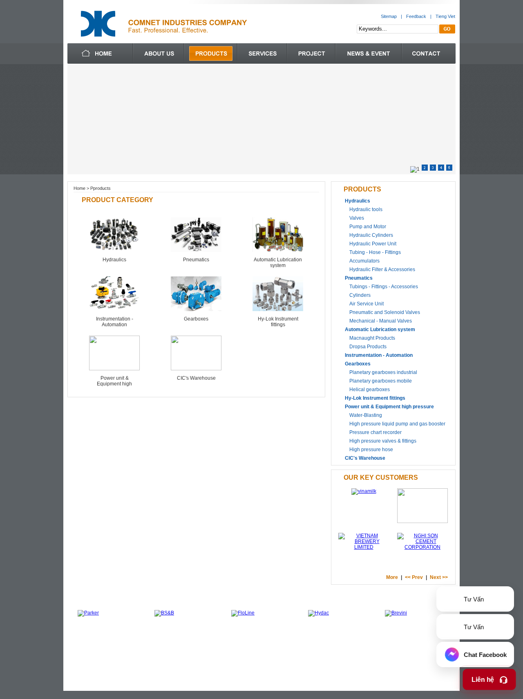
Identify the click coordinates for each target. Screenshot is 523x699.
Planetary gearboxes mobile (380, 381)
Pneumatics (196, 260)
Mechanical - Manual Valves (380, 321)
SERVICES (180, 656)
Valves (356, 218)
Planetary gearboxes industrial (383, 372)
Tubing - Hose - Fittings (375, 252)
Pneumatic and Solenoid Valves (384, 312)
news (368, 53)
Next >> (439, 577)
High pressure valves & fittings (382, 441)
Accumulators (364, 261)
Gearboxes (196, 319)
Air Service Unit (366, 304)
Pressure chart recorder (375, 432)
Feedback (416, 16)
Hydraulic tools (365, 209)
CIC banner (261, 119)
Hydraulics (114, 260)
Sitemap (389, 16)
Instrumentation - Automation (114, 321)
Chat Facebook (484, 654)
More (392, 577)
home (100, 53)
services (262, 53)
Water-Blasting (365, 415)
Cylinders (360, 295)
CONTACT (292, 656)
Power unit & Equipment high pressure (114, 383)
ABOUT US (109, 656)
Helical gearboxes (369, 389)
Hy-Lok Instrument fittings (278, 321)
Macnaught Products (372, 338)
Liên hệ (483, 679)
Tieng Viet (445, 16)
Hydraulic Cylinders (371, 235)
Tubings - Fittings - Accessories (383, 286)
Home (79, 188)
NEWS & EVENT (220, 656)
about (158, 53)
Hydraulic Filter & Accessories (382, 269)
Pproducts (100, 188)
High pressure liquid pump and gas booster (397, 424)
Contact (429, 53)
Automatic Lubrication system (278, 262)
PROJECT (260, 656)
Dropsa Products (368, 347)
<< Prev (414, 577)
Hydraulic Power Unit (372, 244)
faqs (311, 53)
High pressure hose (371, 449)
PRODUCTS (145, 656)
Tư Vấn (473, 599)
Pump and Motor (367, 226)
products (210, 53)
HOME (81, 656)
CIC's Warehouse (196, 378)
